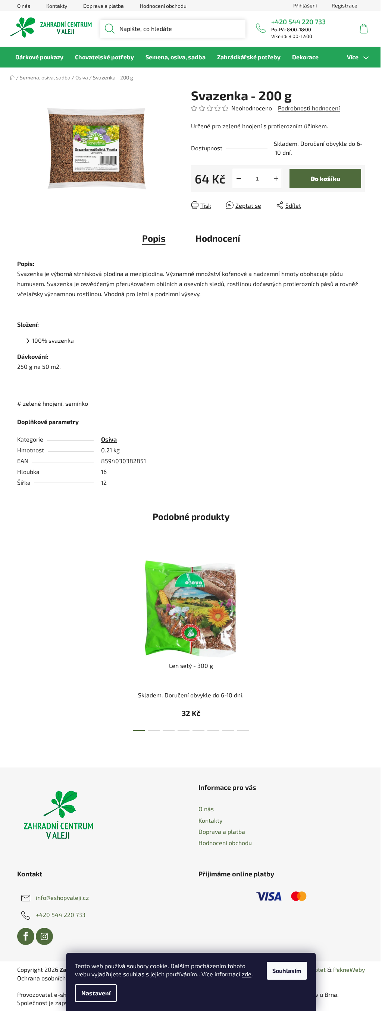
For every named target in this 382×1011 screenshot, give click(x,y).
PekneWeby (349, 969)
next (264, 643)
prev (118, 643)
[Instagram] (44, 936)
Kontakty (56, 6)
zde (246, 973)
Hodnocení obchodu (163, 6)
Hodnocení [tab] (217, 238)
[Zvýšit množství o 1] (276, 178)
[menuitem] (39, 57)
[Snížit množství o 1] (238, 178)
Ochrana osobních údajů (49, 978)
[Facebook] (25, 936)
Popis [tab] (154, 238)
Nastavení (95, 992)
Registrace (344, 5)
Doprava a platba (103, 6)
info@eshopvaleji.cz (62, 897)
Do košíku (325, 178)
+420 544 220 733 (298, 22)
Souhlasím (286, 970)
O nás (23, 6)
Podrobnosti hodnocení (309, 108)
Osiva (109, 439)
